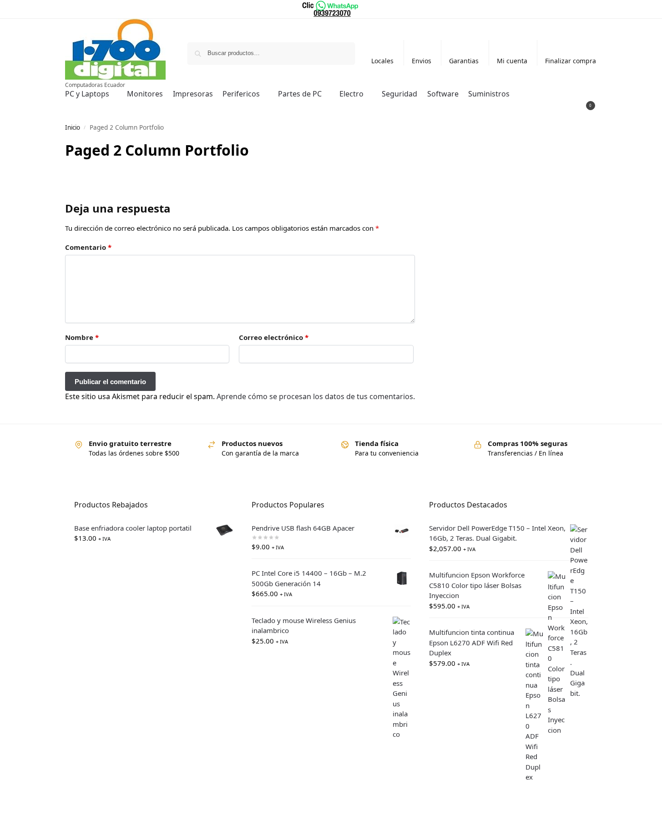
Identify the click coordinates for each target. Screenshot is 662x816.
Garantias (464, 60)
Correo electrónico (273, 337)
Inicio (72, 127)
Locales (382, 60)
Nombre (82, 337)
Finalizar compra (570, 60)
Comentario (88, 247)
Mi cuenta (512, 60)
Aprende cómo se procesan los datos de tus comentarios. (316, 396)
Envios (421, 60)
